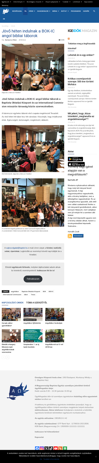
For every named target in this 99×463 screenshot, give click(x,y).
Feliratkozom (33, 279)
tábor (26, 294)
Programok (76, 11)
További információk (51, 459)
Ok (41, 459)
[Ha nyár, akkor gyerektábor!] (11, 314)
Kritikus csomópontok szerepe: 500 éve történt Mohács (81, 81)
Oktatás (48, 341)
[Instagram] (42, 448)
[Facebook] (37, 448)
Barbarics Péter (11, 40)
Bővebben (78, 235)
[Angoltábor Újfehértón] (32, 314)
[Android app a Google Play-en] (75, 160)
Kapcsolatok (88, 2)
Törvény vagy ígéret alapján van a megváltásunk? (80, 170)
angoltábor (15, 291)
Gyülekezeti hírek (30, 320)
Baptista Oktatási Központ (31, 291)
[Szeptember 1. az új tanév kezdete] (32, 335)
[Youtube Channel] (56, 448)
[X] (46, 448)
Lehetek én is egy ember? (81, 55)
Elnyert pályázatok (52, 2)
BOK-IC (51, 291)
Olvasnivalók (42, 11)
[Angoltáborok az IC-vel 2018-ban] (54, 335)
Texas (33, 294)
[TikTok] (51, 448)
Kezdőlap (5, 26)
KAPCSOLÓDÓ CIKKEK (12, 302)
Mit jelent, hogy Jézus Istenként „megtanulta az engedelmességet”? (81, 116)
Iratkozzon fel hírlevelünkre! (47, 432)
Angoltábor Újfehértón (32, 323)
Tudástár (66, 2)
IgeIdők (86, 11)
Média (54, 11)
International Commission (12, 294)
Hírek (31, 11)
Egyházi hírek (7, 320)
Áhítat (64, 11)
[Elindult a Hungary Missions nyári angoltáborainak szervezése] (11, 335)
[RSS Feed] (60, 448)
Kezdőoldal (17, 11)
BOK (44, 291)
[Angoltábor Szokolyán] (54, 314)
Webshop (5, 5)
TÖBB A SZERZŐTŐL (36, 302)
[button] (94, 11)
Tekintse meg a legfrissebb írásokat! (81, 46)
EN (4, 19)
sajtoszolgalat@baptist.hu (17, 248)
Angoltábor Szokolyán (53, 323)
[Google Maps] (65, 448)
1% (25, 11)
